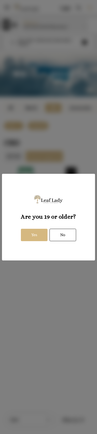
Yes (34, 234)
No (62, 234)
